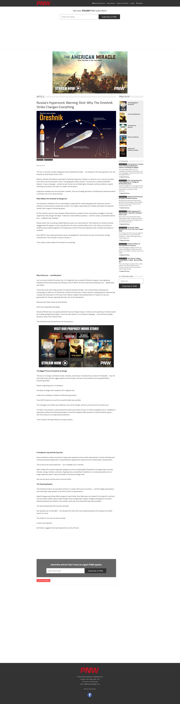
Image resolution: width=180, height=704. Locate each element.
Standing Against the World (133, 103)
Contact (132, 3)
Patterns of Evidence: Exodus (133, 149)
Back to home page (43, 580)
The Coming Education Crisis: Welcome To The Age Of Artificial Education (130, 182)
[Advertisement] (90, 34)
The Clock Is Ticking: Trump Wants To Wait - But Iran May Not (130, 260)
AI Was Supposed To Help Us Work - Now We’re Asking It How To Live (130, 212)
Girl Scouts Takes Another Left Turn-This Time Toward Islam (131, 229)
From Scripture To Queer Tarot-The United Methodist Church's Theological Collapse (131, 165)
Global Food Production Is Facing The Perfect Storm (131, 197)
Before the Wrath (133, 137)
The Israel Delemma (134, 114)
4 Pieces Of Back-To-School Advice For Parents (130, 244)
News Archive (111, 3)
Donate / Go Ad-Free (122, 3)
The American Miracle (132, 126)
